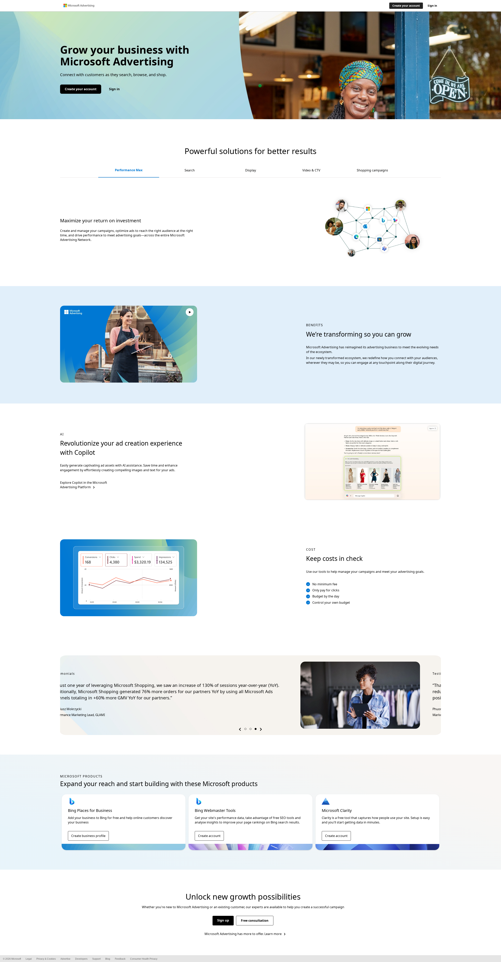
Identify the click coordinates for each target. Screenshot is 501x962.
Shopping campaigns (372, 170)
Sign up (223, 920)
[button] (240, 730)
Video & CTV (311, 170)
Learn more (273, 934)
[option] (250, 695)
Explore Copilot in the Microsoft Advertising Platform (83, 484)
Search (190, 170)
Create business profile (88, 836)
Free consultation (255, 920)
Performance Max (128, 170)
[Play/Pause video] (189, 313)
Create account (209, 836)
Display (250, 170)
